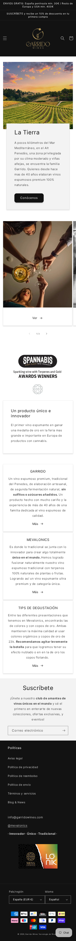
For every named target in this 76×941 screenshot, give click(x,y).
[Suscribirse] (63, 730)
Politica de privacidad (23, 767)
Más (35, 524)
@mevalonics (17, 825)
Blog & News (16, 802)
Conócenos (29, 198)
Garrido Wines (31, 934)
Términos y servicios (22, 793)
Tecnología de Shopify (48, 934)
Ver (34, 318)
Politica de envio (19, 784)
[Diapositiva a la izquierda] (29, 333)
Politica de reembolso (23, 775)
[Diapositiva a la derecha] (46, 333)
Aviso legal (15, 758)
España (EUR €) (23, 899)
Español (54, 899)
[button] (5, 38)
